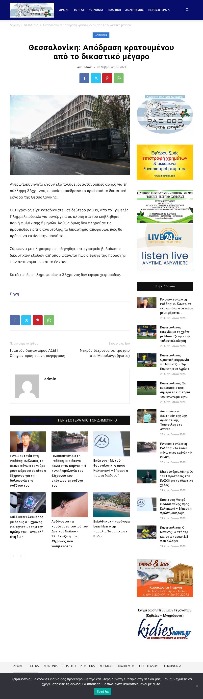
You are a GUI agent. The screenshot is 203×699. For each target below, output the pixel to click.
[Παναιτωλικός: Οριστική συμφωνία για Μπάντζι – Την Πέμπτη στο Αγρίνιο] (146, 360)
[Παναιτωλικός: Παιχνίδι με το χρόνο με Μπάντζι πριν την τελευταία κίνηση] (146, 332)
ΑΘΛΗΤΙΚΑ (87, 666)
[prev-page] (13, 556)
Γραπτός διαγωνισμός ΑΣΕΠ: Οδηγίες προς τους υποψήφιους (37, 353)
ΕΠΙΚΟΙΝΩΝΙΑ (171, 666)
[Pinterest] (107, 78)
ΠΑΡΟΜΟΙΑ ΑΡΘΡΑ (37, 420)
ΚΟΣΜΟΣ (106, 666)
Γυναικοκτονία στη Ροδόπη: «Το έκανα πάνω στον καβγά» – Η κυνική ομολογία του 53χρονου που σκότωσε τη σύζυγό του (68, 470)
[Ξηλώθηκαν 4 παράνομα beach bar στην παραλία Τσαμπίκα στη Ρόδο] (111, 504)
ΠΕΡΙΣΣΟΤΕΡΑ (157, 10)
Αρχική (64, 10)
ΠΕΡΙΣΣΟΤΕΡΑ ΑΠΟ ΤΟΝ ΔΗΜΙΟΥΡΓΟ (87, 420)
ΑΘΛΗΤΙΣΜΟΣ (134, 10)
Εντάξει (103, 692)
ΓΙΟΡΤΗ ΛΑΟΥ (148, 666)
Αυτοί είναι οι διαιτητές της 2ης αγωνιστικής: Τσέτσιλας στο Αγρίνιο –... (173, 420)
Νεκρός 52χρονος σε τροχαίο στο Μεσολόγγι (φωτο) (105, 353)
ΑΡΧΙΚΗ (18, 666)
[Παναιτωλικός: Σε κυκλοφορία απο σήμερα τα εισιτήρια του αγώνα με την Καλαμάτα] (146, 388)
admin (88, 67)
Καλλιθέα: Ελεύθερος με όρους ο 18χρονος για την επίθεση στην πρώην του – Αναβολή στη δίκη (27, 527)
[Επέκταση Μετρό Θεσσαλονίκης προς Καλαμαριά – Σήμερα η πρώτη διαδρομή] (111, 443)
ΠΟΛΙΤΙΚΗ (114, 10)
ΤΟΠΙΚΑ (79, 10)
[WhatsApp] (119, 78)
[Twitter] (96, 78)
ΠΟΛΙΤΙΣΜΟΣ (125, 666)
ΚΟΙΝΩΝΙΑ (96, 10)
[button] (187, 10)
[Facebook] (84, 78)
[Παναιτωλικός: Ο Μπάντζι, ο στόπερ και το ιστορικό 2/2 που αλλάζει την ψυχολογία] (146, 532)
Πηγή (14, 294)
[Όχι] (196, 685)
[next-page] (21, 556)
